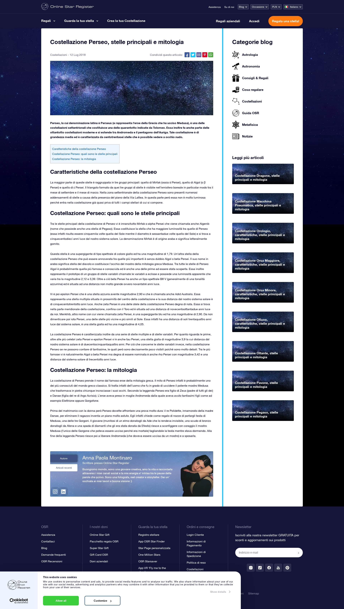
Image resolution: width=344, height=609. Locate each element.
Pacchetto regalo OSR (104, 541)
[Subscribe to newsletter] (298, 552)
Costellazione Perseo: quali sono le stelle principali (85, 153)
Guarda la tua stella (79, 21)
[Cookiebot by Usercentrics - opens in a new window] (19, 601)
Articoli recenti (64, 467)
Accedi (254, 21)
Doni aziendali (99, 561)
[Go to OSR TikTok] (260, 568)
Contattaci (48, 541)
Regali (46, 21)
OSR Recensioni (51, 561)
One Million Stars (149, 554)
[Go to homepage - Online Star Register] (67, 7)
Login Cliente (195, 534)
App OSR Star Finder (151, 541)
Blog (241, 6)
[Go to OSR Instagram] (251, 568)
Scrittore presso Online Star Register (105, 463)
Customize (100, 600)
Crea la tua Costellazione (126, 21)
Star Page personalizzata (154, 548)
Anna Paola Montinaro (107, 458)
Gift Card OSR (99, 554)
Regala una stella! (285, 21)
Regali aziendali (228, 21)
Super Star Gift (99, 548)
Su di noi (229, 7)
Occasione (258, 6)
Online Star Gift (99, 534)
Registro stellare (148, 534)
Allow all (61, 600)
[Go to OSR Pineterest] (287, 568)
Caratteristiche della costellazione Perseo (79, 148)
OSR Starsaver (147, 561)
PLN (274, 6)
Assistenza (215, 7)
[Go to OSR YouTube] (278, 568)
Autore (64, 458)
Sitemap (253, 593)
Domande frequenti (53, 554)
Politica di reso (196, 562)
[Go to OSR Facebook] (269, 568)
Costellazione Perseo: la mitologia (74, 158)
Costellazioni (58, 54)
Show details (218, 591)
